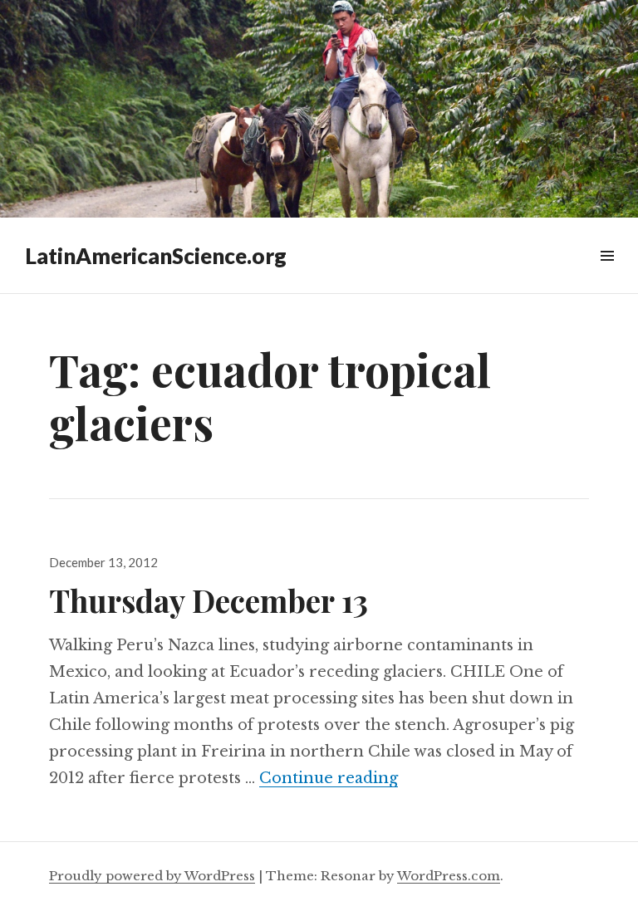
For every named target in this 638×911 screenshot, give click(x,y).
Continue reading (328, 778)
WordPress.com (448, 876)
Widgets (606, 274)
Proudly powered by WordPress (152, 876)
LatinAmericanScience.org (156, 255)
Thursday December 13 (208, 600)
